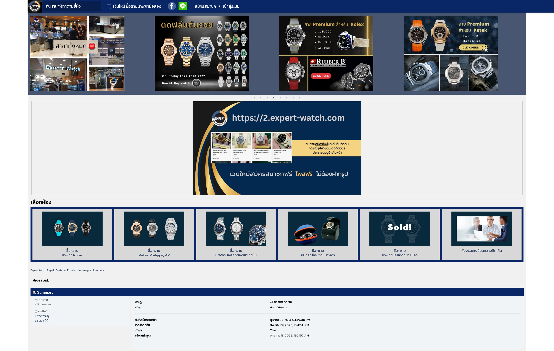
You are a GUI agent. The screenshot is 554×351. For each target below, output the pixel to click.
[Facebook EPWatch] (171, 5)
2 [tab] (261, 98)
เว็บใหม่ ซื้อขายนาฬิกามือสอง (136, 6)
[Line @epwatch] (182, 5)
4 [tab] (274, 98)
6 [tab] (287, 98)
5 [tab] (280, 98)
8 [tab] (300, 98)
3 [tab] (267, 98)
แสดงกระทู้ (42, 316)
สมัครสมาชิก (205, 6)
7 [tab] (293, 98)
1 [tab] (254, 98)
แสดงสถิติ (41, 320)
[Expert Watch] (35, 11)
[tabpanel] (90, 53)
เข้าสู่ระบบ (231, 6)
